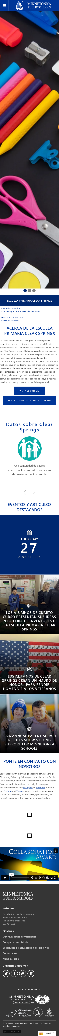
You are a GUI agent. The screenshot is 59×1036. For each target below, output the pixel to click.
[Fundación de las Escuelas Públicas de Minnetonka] (21, 1005)
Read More (29, 731)
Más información (29, 608)
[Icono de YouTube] (22, 973)
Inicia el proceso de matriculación (29, 400)
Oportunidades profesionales (19, 936)
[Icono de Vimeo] (30, 973)
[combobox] (47, 1033)
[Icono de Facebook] (14, 973)
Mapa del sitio (11, 959)
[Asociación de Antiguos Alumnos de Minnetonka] (18, 1018)
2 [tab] (29, 291)
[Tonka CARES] (49, 1018)
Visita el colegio (29, 390)
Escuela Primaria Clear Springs (29, 301)
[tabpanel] (29, 181)
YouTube (8, 791)
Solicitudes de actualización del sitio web (26, 947)
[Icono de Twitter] (6, 973)
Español (48, 1033)
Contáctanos (10, 953)
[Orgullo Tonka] (42, 1005)
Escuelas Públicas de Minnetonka (25, 2)
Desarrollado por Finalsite (12, 1031)
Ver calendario (28, 559)
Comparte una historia (15, 942)
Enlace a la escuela (18, 896)
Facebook (40, 787)
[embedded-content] (29, 864)
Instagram (28, 787)
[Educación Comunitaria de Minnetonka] (38, 1018)
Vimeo (19, 791)
